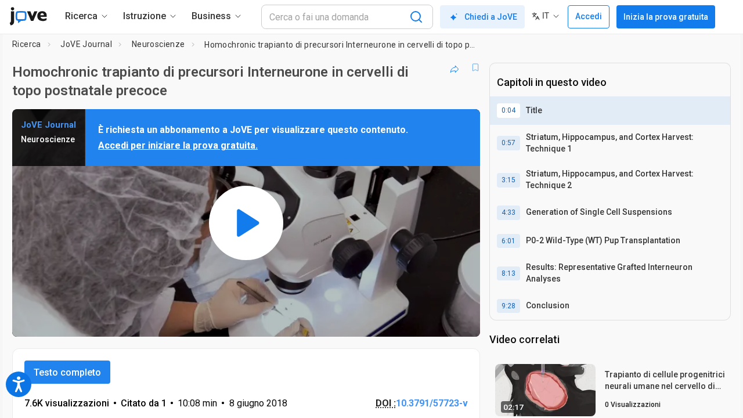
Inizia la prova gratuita (665, 16)
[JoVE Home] (28, 16)
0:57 (508, 143)
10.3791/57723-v (432, 403)
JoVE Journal (86, 44)
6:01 (508, 241)
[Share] (454, 67)
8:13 (508, 273)
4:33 (508, 212)
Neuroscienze (158, 44)
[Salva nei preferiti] (475, 67)
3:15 (508, 180)
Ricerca (26, 44)
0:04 (508, 110)
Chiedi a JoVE (490, 16)
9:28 (508, 306)
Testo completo (67, 372)
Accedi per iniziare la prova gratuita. (178, 145)
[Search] (416, 16)
